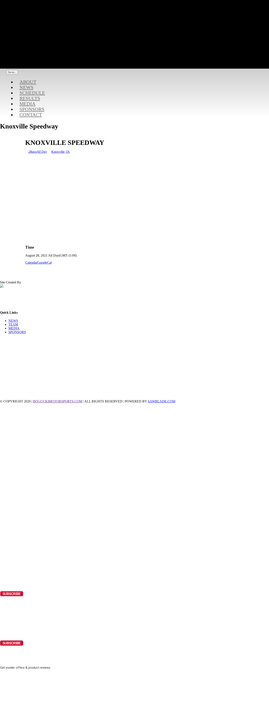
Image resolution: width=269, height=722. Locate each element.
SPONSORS (17, 332)
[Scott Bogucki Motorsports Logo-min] (107, 41)
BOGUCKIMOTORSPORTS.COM (57, 401)
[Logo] (107, 58)
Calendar (31, 262)
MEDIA (14, 328)
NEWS (13, 320)
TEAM (13, 324)
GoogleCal (44, 262)
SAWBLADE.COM (161, 401)
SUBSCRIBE (12, 594)
